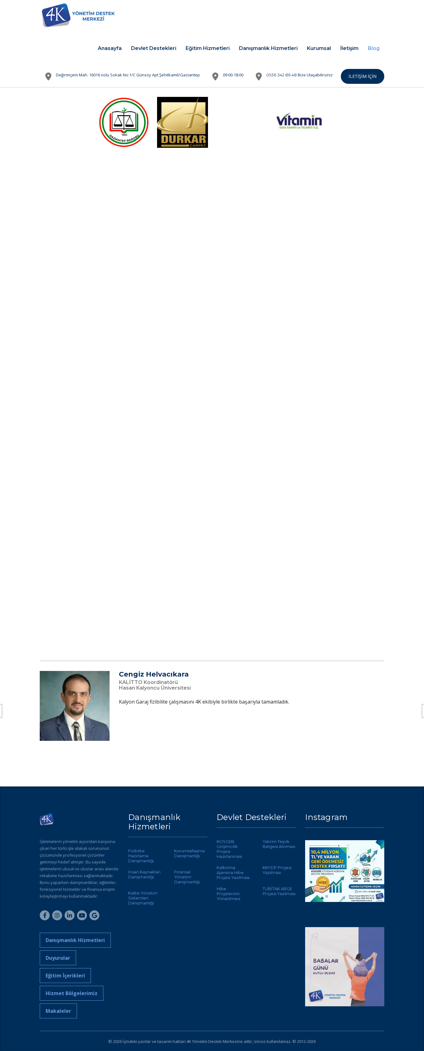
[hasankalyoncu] (123, 312)
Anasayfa (110, 48)
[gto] (182, 249)
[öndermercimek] (182, 312)
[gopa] (182, 375)
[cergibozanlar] (123, 375)
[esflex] (358, 375)
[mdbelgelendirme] (241, 439)
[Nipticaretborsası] (182, 502)
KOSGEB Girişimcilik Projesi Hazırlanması (229, 849)
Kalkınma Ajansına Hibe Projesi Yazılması (233, 872)
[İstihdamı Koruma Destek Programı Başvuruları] (344, 879)
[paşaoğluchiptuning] (241, 629)
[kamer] (123, 185)
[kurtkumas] (65, 629)
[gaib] (358, 185)
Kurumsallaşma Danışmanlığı (189, 853)
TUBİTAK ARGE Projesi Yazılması (279, 891)
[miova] (123, 629)
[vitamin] (300, 122)
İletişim (349, 48)
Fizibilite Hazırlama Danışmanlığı (141, 855)
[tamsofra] (358, 312)
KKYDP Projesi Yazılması (277, 870)
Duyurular (58, 957)
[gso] (123, 249)
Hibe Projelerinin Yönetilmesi (228, 893)
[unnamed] (123, 122)
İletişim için (363, 76)
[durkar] (182, 122)
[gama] (65, 312)
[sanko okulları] (241, 375)
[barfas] (123, 566)
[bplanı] (182, 566)
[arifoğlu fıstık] (65, 566)
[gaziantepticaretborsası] (241, 502)
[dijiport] (241, 566)
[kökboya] (241, 312)
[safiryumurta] (300, 502)
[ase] (123, 502)
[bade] (300, 249)
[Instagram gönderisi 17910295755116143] (344, 966)
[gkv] (65, 249)
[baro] (182, 185)
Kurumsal (319, 48)
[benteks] (241, 122)
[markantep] (300, 439)
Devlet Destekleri (153, 48)
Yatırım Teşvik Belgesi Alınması (279, 844)
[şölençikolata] (182, 439)
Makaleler (58, 1011)
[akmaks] (65, 439)
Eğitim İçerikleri (65, 975)
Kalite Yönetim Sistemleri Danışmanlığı (143, 897)
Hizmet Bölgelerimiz (71, 993)
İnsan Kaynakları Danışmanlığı (144, 874)
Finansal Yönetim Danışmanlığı (187, 876)
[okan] (65, 185)
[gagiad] (300, 185)
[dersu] (300, 312)
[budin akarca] (241, 185)
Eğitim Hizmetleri (208, 48)
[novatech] (182, 629)
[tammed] (300, 375)
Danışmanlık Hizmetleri (268, 48)
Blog (374, 48)
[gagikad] (65, 502)
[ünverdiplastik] (358, 502)
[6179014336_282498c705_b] (65, 122)
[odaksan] (65, 375)
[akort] (358, 249)
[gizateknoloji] (358, 566)
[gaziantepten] (300, 566)
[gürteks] (241, 249)
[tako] (123, 439)
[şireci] (358, 439)
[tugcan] (358, 122)
